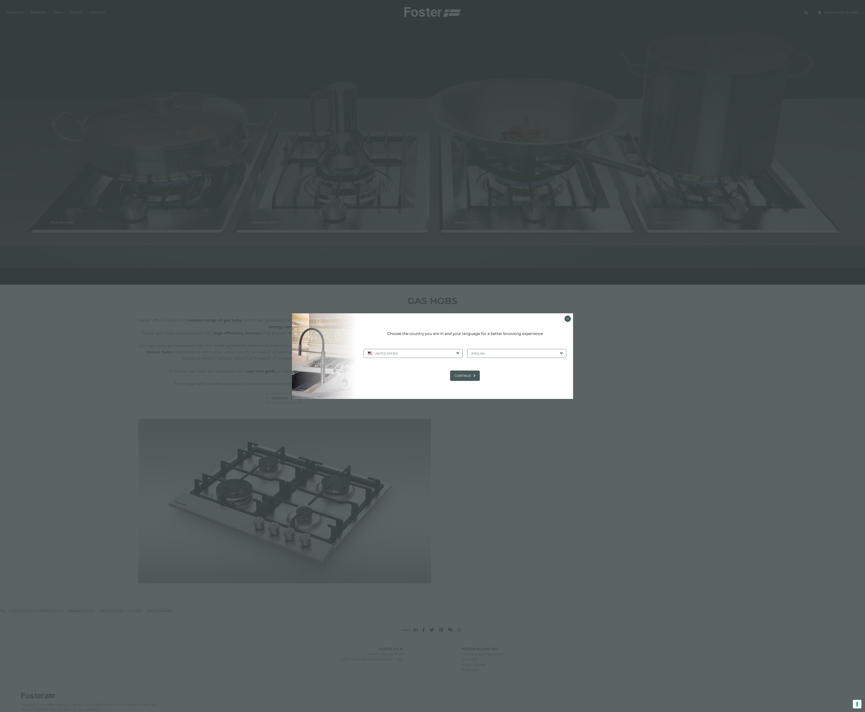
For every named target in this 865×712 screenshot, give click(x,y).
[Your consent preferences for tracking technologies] (857, 704)
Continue (462, 375)
